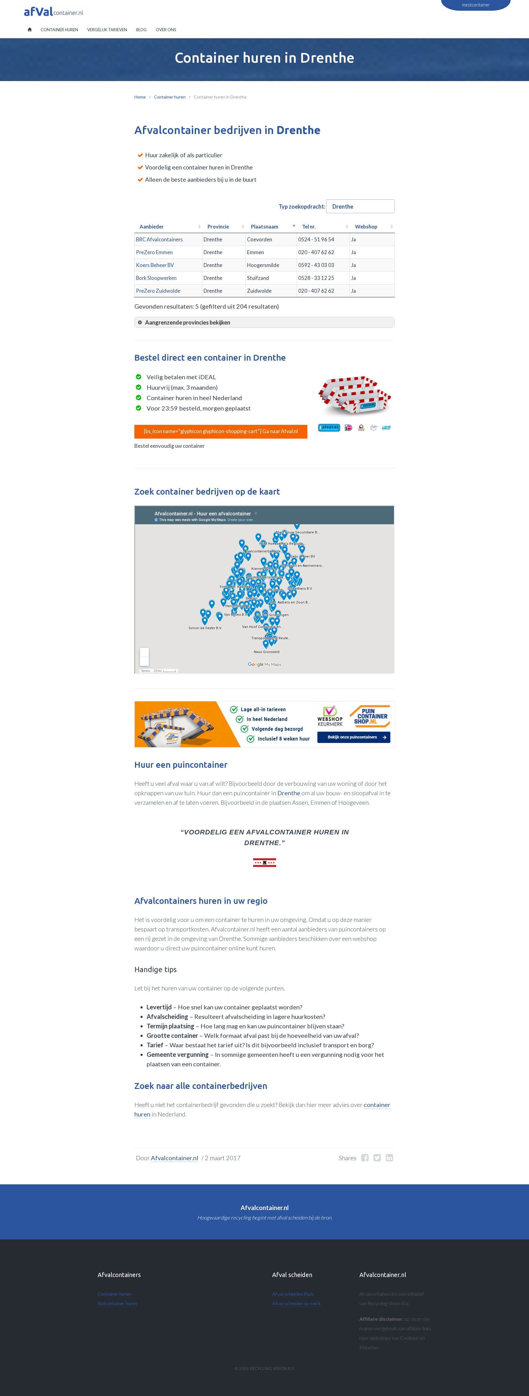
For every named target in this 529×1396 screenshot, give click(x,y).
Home (140, 96)
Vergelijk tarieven (107, 29)
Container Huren (59, 29)
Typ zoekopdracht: (302, 206)
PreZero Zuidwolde (158, 291)
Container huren (170, 96)
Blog (141, 29)
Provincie (218, 226)
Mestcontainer (476, 4)
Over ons (166, 29)
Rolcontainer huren (117, 1303)
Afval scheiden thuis (293, 1294)
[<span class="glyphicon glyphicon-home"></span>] (29, 29)
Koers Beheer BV (155, 265)
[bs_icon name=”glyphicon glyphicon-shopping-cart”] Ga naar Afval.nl (221, 431)
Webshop (366, 226)
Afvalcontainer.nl (174, 1157)
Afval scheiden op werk (296, 1303)
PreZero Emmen (154, 252)
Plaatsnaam (264, 226)
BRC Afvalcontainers (159, 239)
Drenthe (288, 792)
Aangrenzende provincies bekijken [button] (187, 322)
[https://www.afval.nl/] (355, 403)
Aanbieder (152, 226)
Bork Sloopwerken (156, 278)
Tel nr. (309, 226)
